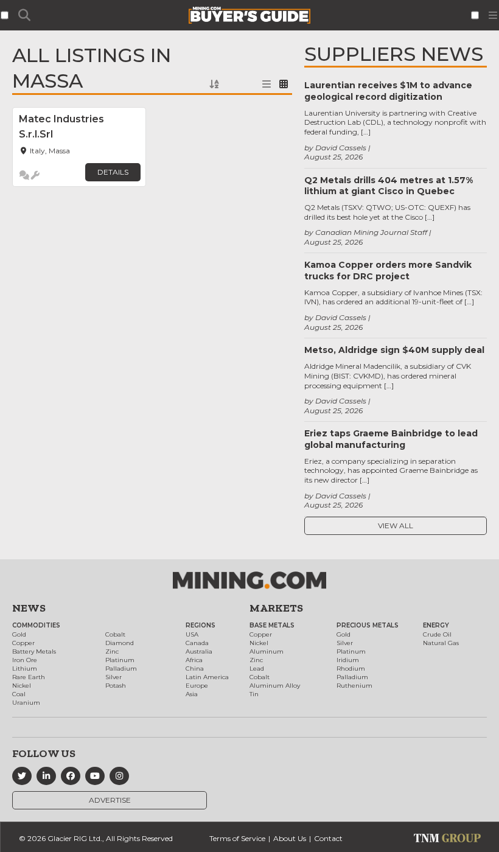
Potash (115, 686)
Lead (257, 668)
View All (395, 525)
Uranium (26, 703)
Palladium (121, 668)
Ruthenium (354, 686)
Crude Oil (437, 634)
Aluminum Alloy (275, 686)
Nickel (21, 686)
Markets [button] (276, 608)
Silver (113, 677)
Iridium (348, 660)
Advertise (110, 800)
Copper (23, 643)
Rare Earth (28, 677)
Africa (194, 660)
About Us (289, 838)
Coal (19, 694)
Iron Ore (24, 660)
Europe (197, 686)
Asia (192, 694)
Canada (197, 643)
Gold (19, 634)
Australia (199, 651)
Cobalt (115, 634)
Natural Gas (441, 643)
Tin (254, 694)
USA (192, 634)
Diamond (119, 643)
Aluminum (267, 651)
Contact (328, 838)
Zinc (112, 651)
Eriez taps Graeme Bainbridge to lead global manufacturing (391, 439)
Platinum (119, 660)
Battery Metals (34, 651)
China (195, 668)
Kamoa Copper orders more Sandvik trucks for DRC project (388, 270)
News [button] (29, 608)
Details (112, 171)
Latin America (207, 677)
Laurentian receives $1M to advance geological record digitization (388, 91)
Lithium (24, 668)
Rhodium (351, 668)
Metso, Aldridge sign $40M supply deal (394, 349)
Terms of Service (237, 838)
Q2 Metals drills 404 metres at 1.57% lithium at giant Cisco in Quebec (388, 186)
